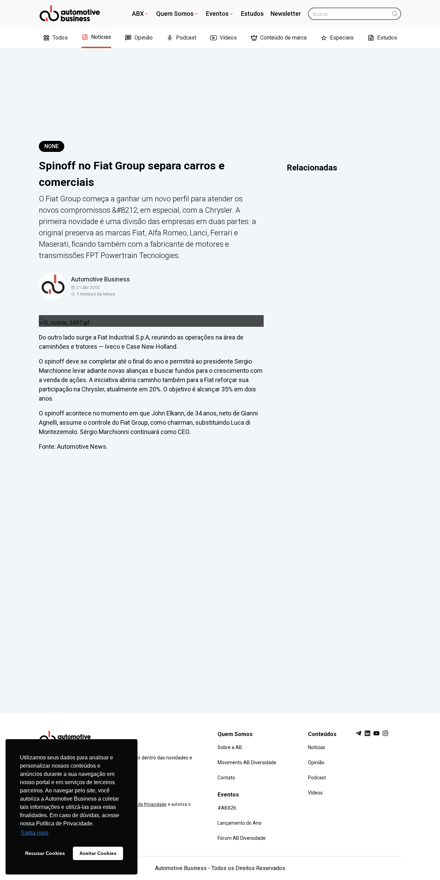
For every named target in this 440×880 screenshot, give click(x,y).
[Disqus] (220, 575)
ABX (138, 13)
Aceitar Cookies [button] (98, 853)
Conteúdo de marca (283, 37)
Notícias (101, 37)
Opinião (143, 37)
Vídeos (228, 37)
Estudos (252, 13)
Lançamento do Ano (240, 823)
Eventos (217, 13)
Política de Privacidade (144, 804)
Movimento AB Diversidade (247, 762)
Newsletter (286, 13)
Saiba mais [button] (34, 833)
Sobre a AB (230, 747)
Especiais (342, 37)
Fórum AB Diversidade (242, 838)
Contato (226, 777)
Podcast (186, 37)
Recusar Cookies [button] (45, 853)
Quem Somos (175, 13)
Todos (60, 37)
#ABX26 (227, 808)
